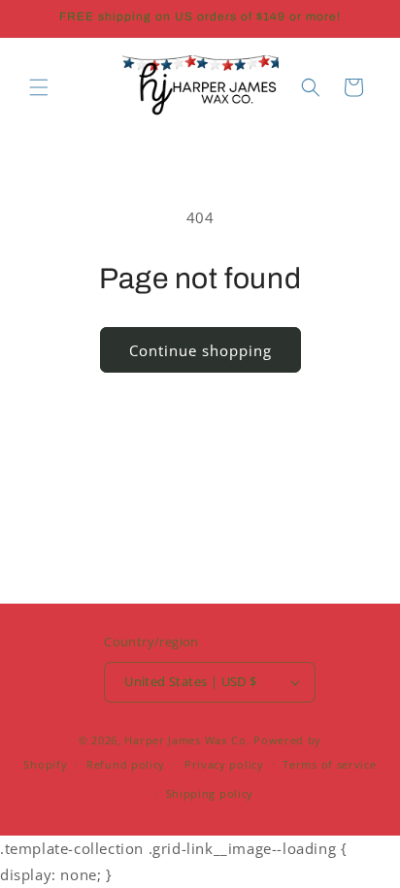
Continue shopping (200, 350)
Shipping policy (210, 793)
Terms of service (329, 764)
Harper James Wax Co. (187, 740)
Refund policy (125, 764)
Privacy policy (224, 764)
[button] (38, 87)
